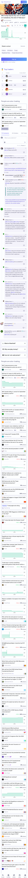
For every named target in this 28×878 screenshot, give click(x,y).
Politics (4, 50)
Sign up (24, 2)
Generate (23, 46)
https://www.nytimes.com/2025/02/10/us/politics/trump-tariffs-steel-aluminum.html (15, 169)
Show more (5, 128)
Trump (15, 50)
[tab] (5, 133)
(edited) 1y (8, 209)
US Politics (10, 50)
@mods (6, 150)
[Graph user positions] (12, 25)
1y (14, 148)
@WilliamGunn (8, 236)
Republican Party (6, 53)
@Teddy (7, 183)
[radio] (15, 25)
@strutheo (7, 157)
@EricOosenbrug (9, 221)
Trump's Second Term (17, 53)
